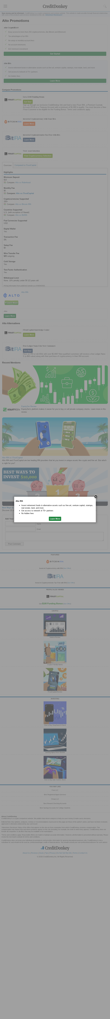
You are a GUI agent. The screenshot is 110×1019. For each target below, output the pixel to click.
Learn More (55, 519)
